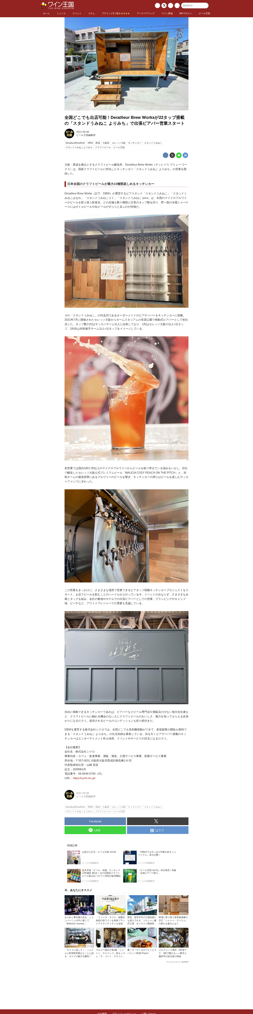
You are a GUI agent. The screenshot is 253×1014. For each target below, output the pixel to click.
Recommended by (173, 962)
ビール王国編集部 (86, 135)
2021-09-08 (82, 131)
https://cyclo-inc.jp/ (84, 778)
